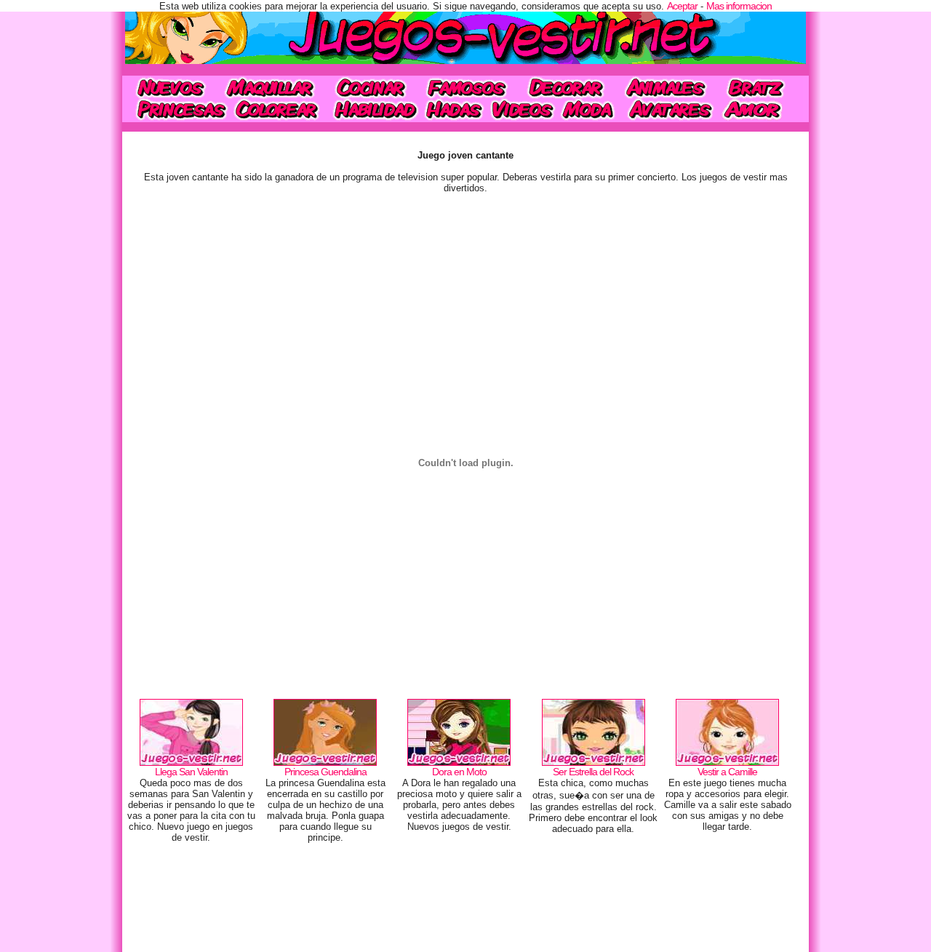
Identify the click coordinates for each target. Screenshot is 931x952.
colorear (278, 109)
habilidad (373, 109)
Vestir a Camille (727, 771)
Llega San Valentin (191, 771)
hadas (454, 109)
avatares (670, 109)
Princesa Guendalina (325, 771)
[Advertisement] (465, 901)
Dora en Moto (459, 771)
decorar (566, 87)
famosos (466, 87)
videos (522, 109)
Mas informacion (739, 6)
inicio (169, 87)
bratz (759, 87)
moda (589, 109)
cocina (371, 87)
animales (665, 87)
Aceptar (682, 6)
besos (761, 109)
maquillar (271, 87)
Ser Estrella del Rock (593, 771)
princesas (176, 109)
